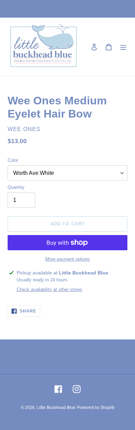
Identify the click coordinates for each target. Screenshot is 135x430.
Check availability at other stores (49, 289)
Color (13, 160)
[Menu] (123, 46)
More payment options (67, 259)
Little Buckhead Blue (56, 407)
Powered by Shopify (96, 407)
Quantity (16, 187)
